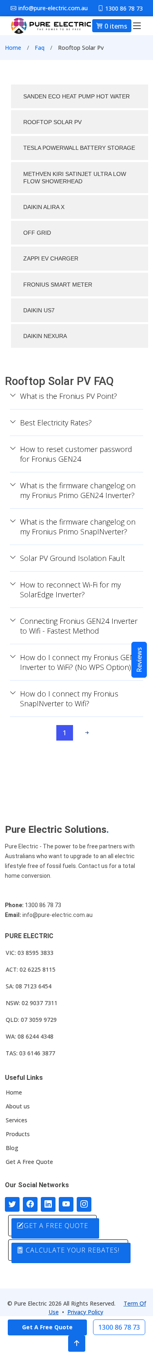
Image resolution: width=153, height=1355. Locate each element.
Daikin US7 (39, 310)
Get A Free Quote (29, 1162)
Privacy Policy (85, 1312)
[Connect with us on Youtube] (66, 1204)
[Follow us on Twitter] (12, 1204)
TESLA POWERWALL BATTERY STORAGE (79, 148)
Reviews (139, 659)
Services (16, 1120)
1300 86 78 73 (119, 1327)
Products (18, 1134)
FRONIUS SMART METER (57, 284)
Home (13, 47)
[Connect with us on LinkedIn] (48, 1204)
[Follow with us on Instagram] (84, 1204)
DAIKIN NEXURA (45, 336)
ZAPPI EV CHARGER (50, 258)
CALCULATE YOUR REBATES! (72, 1250)
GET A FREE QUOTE (56, 1225)
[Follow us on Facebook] (30, 1204)
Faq (39, 47)
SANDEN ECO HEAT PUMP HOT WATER (76, 96)
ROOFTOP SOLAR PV (52, 122)
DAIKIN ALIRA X (43, 207)
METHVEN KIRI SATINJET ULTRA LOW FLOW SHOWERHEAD (74, 178)
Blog (12, 1148)
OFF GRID (37, 232)
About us (18, 1106)
